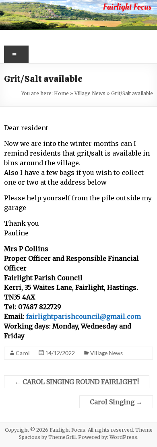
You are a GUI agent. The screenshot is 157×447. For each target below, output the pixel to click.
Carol (23, 352)
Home (61, 93)
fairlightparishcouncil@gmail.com (83, 316)
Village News (89, 93)
